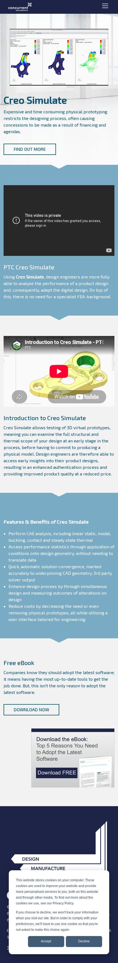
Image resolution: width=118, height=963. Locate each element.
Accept (46, 941)
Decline (84, 941)
